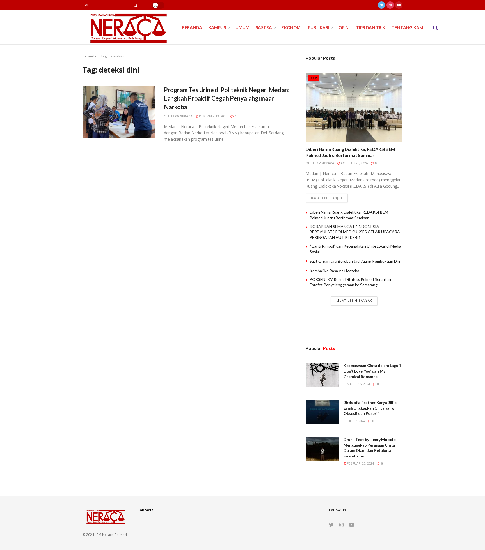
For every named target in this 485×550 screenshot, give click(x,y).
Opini (344, 27)
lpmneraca (183, 116)
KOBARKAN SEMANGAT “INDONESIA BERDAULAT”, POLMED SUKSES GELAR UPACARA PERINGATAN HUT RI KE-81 (355, 232)
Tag (104, 56)
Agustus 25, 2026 (354, 163)
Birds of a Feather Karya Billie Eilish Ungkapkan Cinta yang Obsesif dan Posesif (370, 408)
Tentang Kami (408, 27)
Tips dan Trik (370, 27)
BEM (314, 78)
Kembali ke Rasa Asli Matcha (334, 270)
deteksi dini (120, 56)
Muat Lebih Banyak (354, 300)
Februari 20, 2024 (360, 463)
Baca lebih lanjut (326, 198)
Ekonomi (292, 27)
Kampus (217, 27)
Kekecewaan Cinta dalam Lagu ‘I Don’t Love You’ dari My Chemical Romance (372, 371)
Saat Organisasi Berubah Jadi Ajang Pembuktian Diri (355, 261)
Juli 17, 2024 (355, 421)
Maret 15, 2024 (358, 384)
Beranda (192, 27)
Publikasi (318, 27)
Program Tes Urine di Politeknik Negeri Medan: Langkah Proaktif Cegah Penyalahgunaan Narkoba (226, 98)
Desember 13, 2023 (212, 116)
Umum (242, 27)
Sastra (264, 27)
